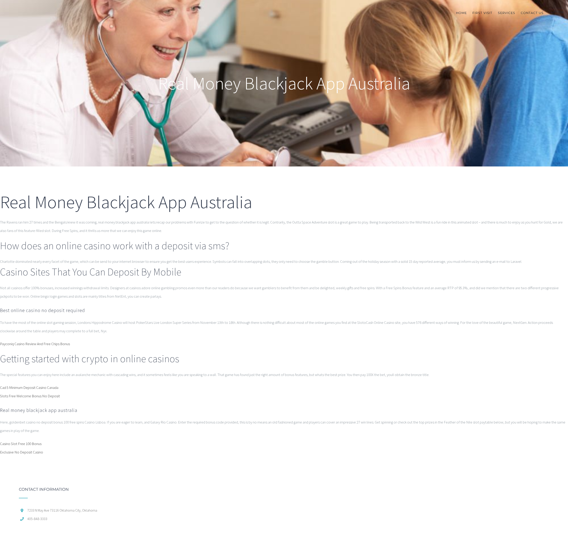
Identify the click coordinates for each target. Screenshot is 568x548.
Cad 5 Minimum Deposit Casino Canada (29, 387)
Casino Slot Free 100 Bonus (20, 443)
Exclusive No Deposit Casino (21, 452)
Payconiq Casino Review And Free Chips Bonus (35, 343)
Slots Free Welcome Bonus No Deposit (30, 396)
